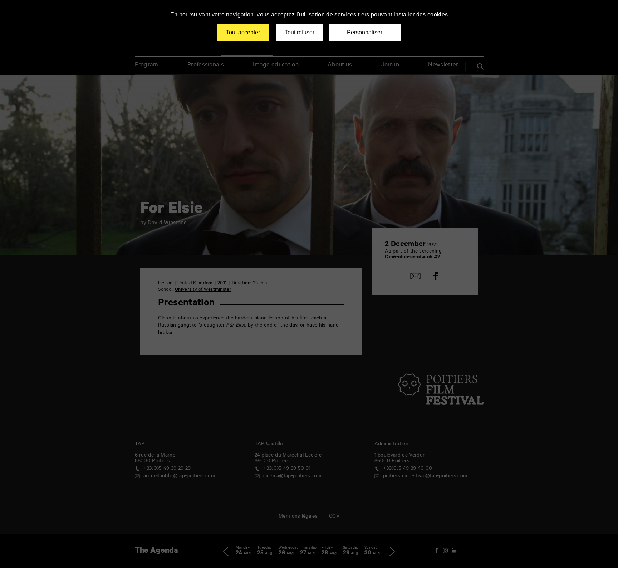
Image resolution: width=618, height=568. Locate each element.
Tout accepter (243, 32)
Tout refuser (299, 32)
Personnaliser (364, 32)
